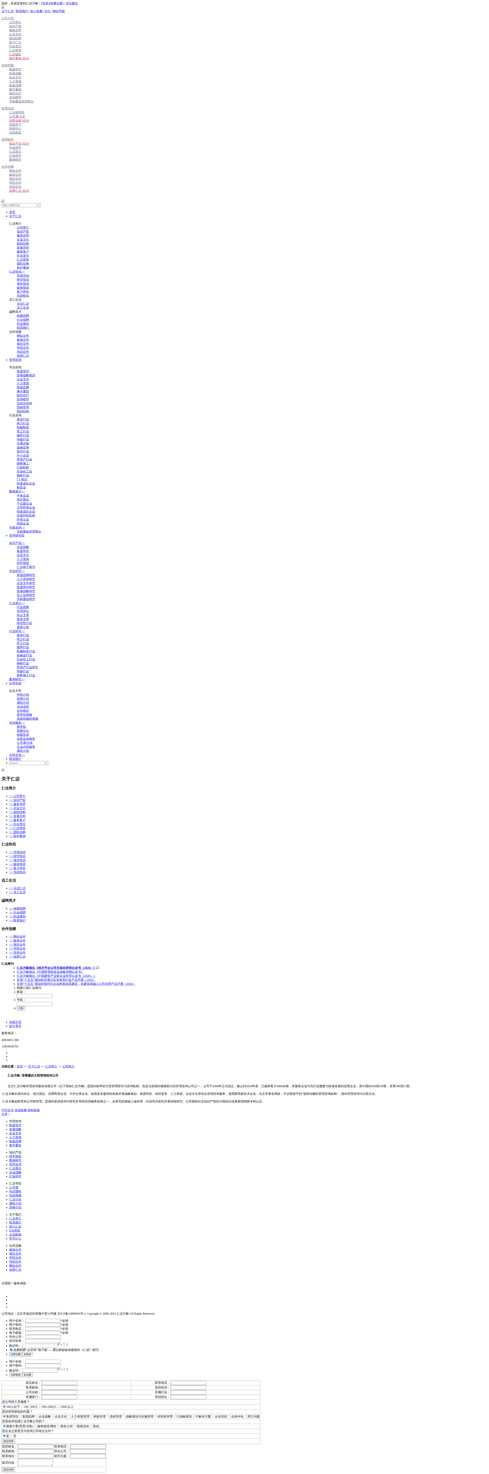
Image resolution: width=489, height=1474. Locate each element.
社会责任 (23, 255)
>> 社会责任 (17, 824)
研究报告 (23, 563)
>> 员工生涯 (17, 892)
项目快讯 (23, 283)
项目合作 (23, 343)
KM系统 (14, 1230)
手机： (21, 999)
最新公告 (23, 627)
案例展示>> (17, 491)
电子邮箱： (16, 1332)
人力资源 (23, 383)
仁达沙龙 (15, 1199)
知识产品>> (17, 543)
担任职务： (16, 1340)
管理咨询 (15, 359)
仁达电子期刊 (26, 567)
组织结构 (23, 243)
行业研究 (15, 1176)
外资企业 (23, 519)
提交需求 (15, 1026)
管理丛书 (15, 1164)
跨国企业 (23, 523)
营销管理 (23, 407)
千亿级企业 (24, 503)
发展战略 (15, 1129)
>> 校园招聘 (17, 908)
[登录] (45, 3)
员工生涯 (23, 307)
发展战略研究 (26, 591)
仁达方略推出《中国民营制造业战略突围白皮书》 (50, 971)
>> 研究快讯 (17, 856)
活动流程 (23, 706)
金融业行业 (24, 655)
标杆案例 (23, 267)
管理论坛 (15, 1238)
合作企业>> (17, 754)
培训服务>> (17, 722)
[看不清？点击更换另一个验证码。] (63, 1345)
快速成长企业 (26, 483)
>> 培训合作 (17, 952)
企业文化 (23, 239)
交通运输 (23, 443)
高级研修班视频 (27, 718)
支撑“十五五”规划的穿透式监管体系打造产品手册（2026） (56, 979)
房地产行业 (24, 459)
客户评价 (23, 291)
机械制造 (23, 427)
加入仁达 (15, 1226)
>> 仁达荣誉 (17, 828)
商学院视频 (24, 714)
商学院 (21, 726)
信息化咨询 (24, 403)
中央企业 (23, 495)
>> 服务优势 (17, 804)
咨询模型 (23, 399)
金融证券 (23, 447)
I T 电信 (22, 479)
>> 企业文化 (17, 808)
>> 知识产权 (17, 800)
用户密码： (16, 1324)
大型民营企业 (26, 507)
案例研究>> (17, 679)
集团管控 (23, 371)
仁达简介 (51, 1066)
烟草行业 (23, 435)
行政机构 (23, 467)
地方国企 (23, 499)
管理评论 (23, 611)
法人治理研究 (26, 595)
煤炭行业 (23, 419)
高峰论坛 (23, 730)
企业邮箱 (15, 1234)
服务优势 (23, 235)
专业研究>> (17, 571)
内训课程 (15, 1191)
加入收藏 (36, 11)
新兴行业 (23, 451)
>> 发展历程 (17, 816)
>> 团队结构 (17, 832)
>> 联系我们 (17, 920)
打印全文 (8, 1110)
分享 (5, 1114)
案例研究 (15, 1160)
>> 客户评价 (17, 868)
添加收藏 (21, 1110)
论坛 (48, 11)
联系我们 (22, 11)
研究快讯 (23, 279)
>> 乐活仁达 (17, 888)
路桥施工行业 (26, 675)
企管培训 (15, 683)
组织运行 (23, 395)
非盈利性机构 (26, 515)
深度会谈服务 (26, 738)
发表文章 (23, 619)
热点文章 (23, 615)
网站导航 (59, 11)
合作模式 (23, 710)
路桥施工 (23, 463)
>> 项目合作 (17, 944)
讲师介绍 (23, 698)
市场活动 (23, 275)
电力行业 (23, 423)
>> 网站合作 (17, 936)
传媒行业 (23, 439)
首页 (12, 212)
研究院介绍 (24, 623)
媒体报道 (23, 287)
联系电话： (16, 1328)
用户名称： (16, 1320)
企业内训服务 (26, 746)
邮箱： (21, 991)
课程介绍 (23, 702)
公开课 (13, 1187)
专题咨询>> (17, 527)
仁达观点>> (17, 603)
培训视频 (15, 1195)
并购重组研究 (26, 599)
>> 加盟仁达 (17, 956)
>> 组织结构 (17, 812)
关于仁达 (8, 11)
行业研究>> (17, 631)
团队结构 (23, 263)
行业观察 (23, 607)
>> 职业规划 (17, 916)
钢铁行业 (23, 475)
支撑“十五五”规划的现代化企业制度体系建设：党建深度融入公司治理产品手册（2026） (76, 983)
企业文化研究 (26, 583)
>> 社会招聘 (17, 912)
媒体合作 (23, 339)
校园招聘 (23, 315)
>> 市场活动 (17, 852)
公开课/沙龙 (25, 742)
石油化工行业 (26, 659)
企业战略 (23, 547)
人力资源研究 (26, 579)
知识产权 (23, 231)
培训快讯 (23, 295)
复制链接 (34, 1110)
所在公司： (16, 1336)
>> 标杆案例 (17, 836)
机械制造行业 (26, 651)
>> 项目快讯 (17, 860)
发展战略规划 (26, 375)
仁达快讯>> (17, 271)
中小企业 (23, 455)
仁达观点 (15, 1168)
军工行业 (23, 431)
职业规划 (23, 323)
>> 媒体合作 (17, 940)
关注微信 (72, 3)
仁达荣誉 (23, 259)
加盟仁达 (23, 355)
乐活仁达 (23, 303)
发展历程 (23, 247)
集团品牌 (23, 387)
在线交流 (15, 1022)
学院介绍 (23, 694)
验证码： (15, 1345)
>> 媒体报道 (17, 864)
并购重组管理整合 (29, 531)
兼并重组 (23, 391)
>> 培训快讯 (17, 872)
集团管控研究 (26, 587)
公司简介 (23, 227)
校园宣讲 (23, 734)
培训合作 (23, 351)
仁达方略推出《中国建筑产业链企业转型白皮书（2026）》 (56, 975)
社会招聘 (23, 319)
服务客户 (23, 251)
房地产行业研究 (27, 667)
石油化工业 (24, 471)
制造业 (21, 487)
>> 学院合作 (17, 948)
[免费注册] (56, 3)
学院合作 (23, 347)
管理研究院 (16, 535)
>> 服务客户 (17, 820)
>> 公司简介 (17, 796)
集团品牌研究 (26, 575)
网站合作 (23, 335)
